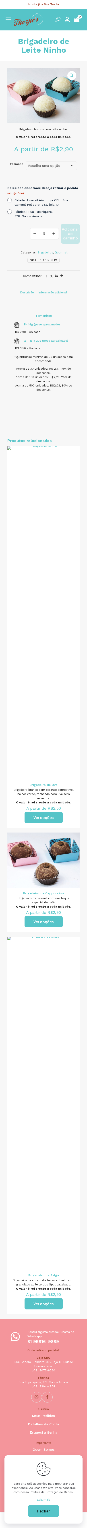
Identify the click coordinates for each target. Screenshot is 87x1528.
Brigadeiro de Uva (43, 785)
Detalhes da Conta (43, 1424)
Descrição (27, 292)
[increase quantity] (54, 233)
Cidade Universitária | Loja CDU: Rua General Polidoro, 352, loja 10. (41, 202)
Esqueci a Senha (43, 1432)
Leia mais (43, 1499)
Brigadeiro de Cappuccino (43, 893)
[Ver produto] (74, 451)
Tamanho (16, 164)
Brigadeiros (45, 252)
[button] (71, 75)
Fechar (43, 1511)
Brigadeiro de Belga (43, 1275)
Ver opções (43, 817)
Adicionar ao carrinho (70, 233)
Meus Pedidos (43, 1416)
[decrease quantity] (35, 233)
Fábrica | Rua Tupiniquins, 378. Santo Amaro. (33, 214)
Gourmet (61, 252)
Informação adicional (52, 292)
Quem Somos (44, 1450)
